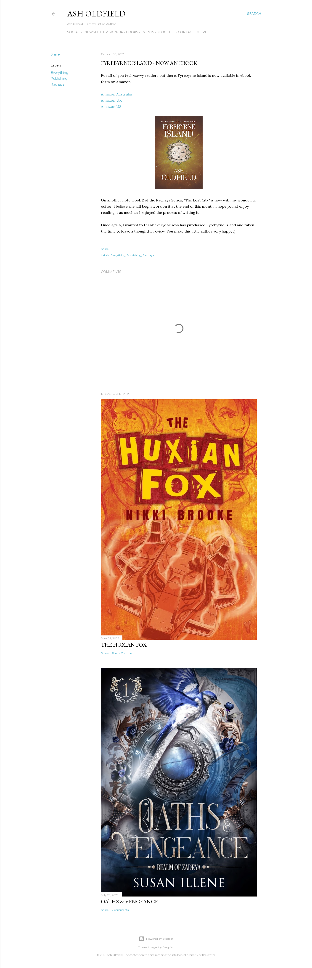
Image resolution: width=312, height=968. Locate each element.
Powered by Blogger (159, 938)
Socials (74, 32)
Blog (162, 32)
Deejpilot (168, 947)
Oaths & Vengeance (129, 901)
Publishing (59, 79)
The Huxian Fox (124, 644)
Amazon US (111, 106)
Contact (186, 32)
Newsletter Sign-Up (103, 32)
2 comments (120, 910)
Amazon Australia (116, 94)
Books (132, 32)
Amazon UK (111, 100)
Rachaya (57, 84)
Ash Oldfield (96, 13)
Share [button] (55, 54)
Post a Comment (123, 653)
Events (147, 32)
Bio (172, 32)
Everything (59, 73)
